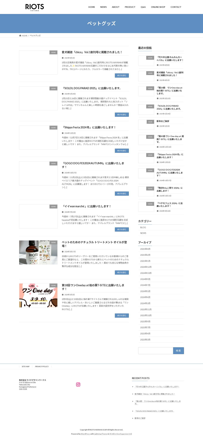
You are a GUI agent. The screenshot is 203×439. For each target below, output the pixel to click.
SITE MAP (25, 366)
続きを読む (121, 75)
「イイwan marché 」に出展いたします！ (86, 206)
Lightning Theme (100, 434)
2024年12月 (146, 267)
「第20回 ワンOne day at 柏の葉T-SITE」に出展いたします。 (169, 90)
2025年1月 (145, 261)
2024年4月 (145, 297)
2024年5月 (145, 291)
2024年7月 (145, 285)
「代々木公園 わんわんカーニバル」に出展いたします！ (157, 386)
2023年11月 (146, 309)
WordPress (85, 434)
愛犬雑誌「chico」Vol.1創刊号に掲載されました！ (92, 52)
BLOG (143, 227)
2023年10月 (146, 315)
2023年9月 (145, 321)
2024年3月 (145, 303)
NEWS (143, 233)
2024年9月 (145, 279)
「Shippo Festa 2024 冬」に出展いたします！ (89, 127)
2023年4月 (145, 333)
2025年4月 (145, 248)
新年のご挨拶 (163, 121)
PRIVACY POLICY (42, 366)
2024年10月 (146, 273)
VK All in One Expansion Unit (120, 434)
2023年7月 (145, 327)
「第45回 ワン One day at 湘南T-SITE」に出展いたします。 (170, 139)
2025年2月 (145, 255)
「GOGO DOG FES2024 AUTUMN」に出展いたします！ (170, 172)
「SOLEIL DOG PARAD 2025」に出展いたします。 (92, 88)
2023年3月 (145, 339)
